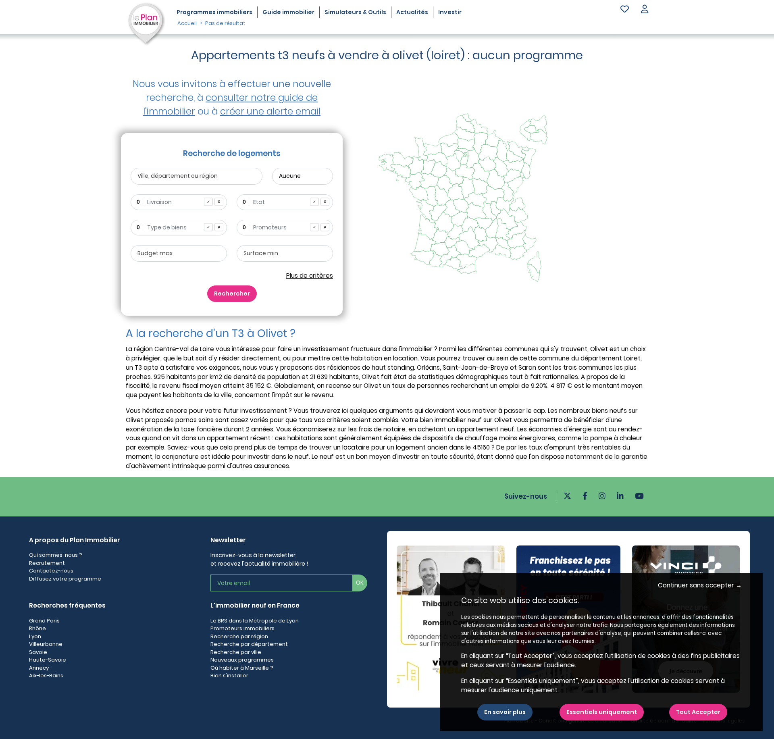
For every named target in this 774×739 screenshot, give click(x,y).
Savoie (38, 652)
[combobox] (179, 202)
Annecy (39, 668)
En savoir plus (505, 712)
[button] (644, 10)
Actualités (412, 12)
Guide (288, 12)
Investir (450, 12)
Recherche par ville (235, 652)
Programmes (214, 12)
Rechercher (232, 293)
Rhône (37, 628)
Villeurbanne (45, 644)
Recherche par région (239, 636)
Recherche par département (249, 644)
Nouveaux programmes (242, 660)
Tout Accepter (698, 712)
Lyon (35, 636)
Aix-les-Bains (46, 675)
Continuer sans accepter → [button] (700, 585)
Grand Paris (44, 621)
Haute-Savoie (47, 660)
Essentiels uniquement (601, 712)
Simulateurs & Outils (355, 12)
